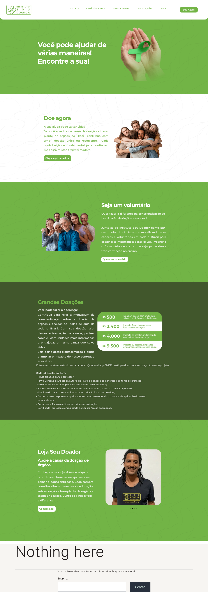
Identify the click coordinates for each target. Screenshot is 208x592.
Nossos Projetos (120, 8)
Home (73, 8)
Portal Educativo (94, 8)
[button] (108, 477)
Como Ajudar (145, 8)
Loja (163, 8)
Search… (63, 578)
